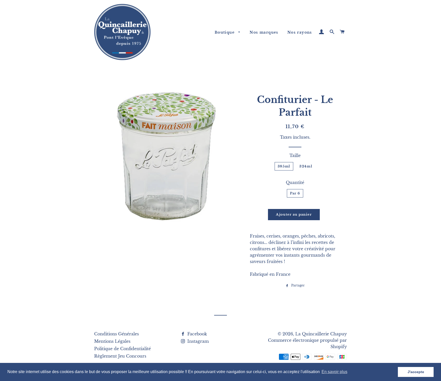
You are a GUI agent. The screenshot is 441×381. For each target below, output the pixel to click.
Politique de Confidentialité (122, 348)
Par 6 (295, 193)
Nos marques (264, 32)
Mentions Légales (112, 341)
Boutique (225, 32)
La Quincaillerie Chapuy (321, 333)
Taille (295, 155)
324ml (305, 166)
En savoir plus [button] (334, 372)
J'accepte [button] (416, 372)
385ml (284, 166)
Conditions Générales (116, 333)
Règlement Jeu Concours (120, 356)
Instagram (197, 341)
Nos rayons (299, 32)
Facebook (196, 333)
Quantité (295, 182)
